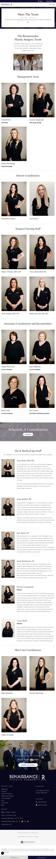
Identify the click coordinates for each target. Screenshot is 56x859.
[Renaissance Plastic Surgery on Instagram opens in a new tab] (17, 821)
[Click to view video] (28, 62)
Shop (41, 1)
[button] (2, 853)
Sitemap (36, 836)
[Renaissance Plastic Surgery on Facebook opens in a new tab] (20, 821)
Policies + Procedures (6, 794)
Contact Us (28, 434)
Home (22, 17)
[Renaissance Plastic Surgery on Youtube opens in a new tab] (22, 821)
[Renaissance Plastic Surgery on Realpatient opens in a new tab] (28, 821)
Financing (3, 791)
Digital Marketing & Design (29, 842)
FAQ (2, 800)
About (26, 17)
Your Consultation (5, 798)
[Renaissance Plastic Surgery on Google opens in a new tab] (25, 821)
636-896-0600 (6, 852)
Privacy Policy (4, 803)
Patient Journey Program (7, 796)
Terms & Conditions (22, 836)
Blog (2, 805)
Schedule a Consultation (28, 765)
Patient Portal (4, 789)
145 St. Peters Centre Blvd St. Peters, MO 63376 (42, 792)
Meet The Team (32, 17)
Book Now (50, 1)
